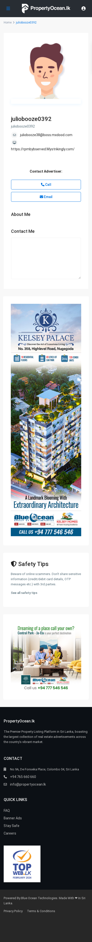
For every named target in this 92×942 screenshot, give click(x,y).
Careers (10, 833)
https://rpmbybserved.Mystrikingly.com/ (43, 149)
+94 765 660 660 (23, 777)
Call (47, 185)
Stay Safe (11, 826)
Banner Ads (13, 818)
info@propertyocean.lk (28, 784)
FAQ (7, 810)
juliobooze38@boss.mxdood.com (46, 135)
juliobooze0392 (31, 119)
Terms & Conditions (41, 911)
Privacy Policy (13, 911)
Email (48, 197)
